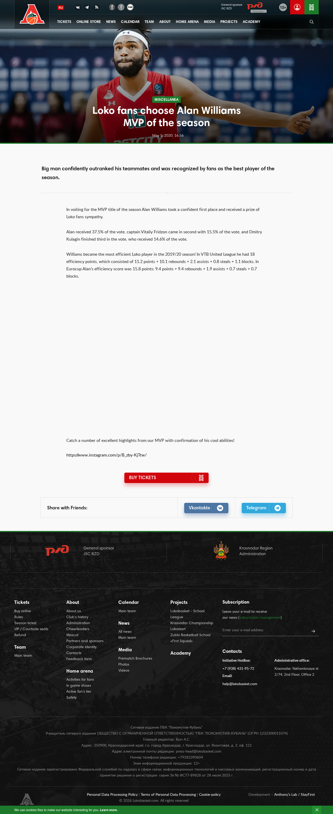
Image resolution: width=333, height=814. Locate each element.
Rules (18, 617)
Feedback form (79, 659)
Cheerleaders (77, 629)
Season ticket (25, 623)
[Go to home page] (32, 14)
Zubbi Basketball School (190, 635)
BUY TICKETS (142, 478)
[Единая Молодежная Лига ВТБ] (121, 7)
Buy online (22, 611)
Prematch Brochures (135, 659)
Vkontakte (199, 508)
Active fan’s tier (78, 692)
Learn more (108, 809)
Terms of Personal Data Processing (169, 795)
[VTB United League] (112, 7)
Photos (123, 665)
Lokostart (177, 629)
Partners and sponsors (85, 641)
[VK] (78, 8)
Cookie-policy (210, 795)
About (165, 22)
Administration (78, 623)
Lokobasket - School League (187, 614)
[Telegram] (87, 8)
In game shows (78, 686)
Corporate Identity (81, 647)
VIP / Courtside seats (31, 629)
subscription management (260, 617)
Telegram (256, 508)
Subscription (235, 602)
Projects (229, 22)
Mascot (72, 635)
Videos (123, 671)
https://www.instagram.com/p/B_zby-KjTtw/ (106, 455)
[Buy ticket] (311, 7)
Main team (23, 656)
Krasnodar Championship (191, 623)
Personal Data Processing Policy (113, 795)
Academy (251, 22)
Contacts (73, 653)
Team (149, 22)
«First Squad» (181, 641)
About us (73, 611)
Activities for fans (80, 680)
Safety (71, 698)
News (111, 22)
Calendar (130, 22)
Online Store (88, 22)
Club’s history (77, 617)
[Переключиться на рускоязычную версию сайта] (60, 7)
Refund (20, 635)
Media (209, 22)
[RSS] (96, 8)
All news (125, 632)
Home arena (187, 22)
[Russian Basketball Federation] (130, 7)
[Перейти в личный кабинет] (297, 7)
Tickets (64, 22)
